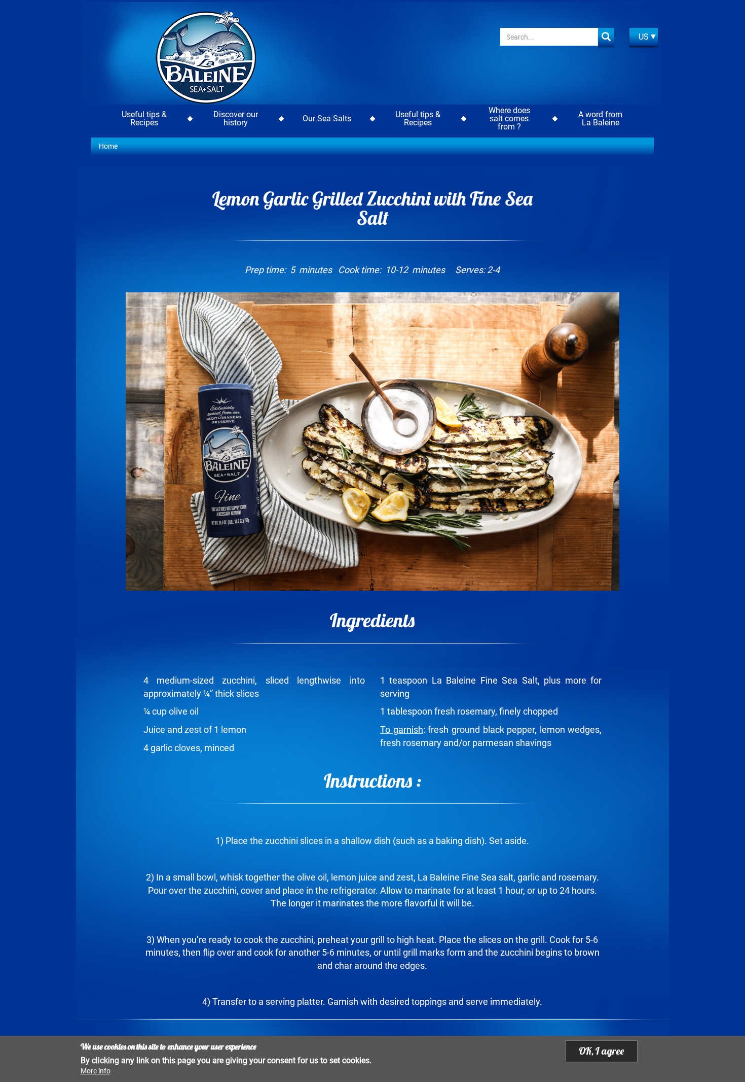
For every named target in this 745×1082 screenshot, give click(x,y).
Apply (606, 37)
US (644, 37)
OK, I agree (601, 1050)
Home (108, 146)
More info (95, 1071)
